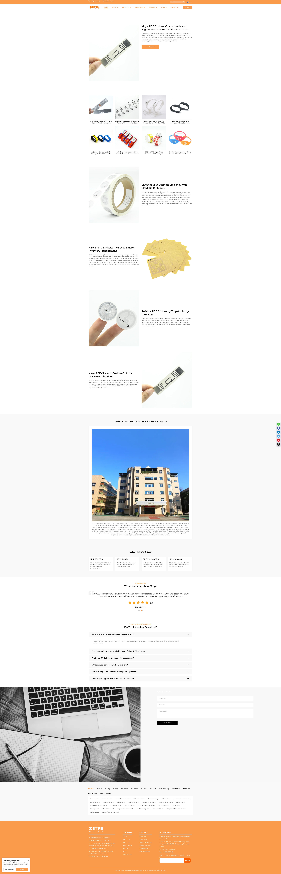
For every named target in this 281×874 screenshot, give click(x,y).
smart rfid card (130, 805)
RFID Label (143, 839)
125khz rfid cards (108, 802)
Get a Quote (187, 7)
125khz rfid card (133, 802)
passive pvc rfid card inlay (182, 799)
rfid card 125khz (158, 809)
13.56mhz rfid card (108, 809)
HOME (106, 7)
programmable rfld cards (125, 809)
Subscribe (187, 860)
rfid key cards (94, 812)
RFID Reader (143, 848)
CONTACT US (174, 7)
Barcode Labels (144, 851)
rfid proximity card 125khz (98, 805)
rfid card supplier (139, 799)
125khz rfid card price (166, 802)
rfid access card (163, 805)
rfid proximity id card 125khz (176, 809)
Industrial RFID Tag (145, 842)
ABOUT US (115, 7)
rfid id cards (121, 802)
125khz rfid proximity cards (110, 812)
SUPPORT (152, 7)
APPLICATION (139, 7)
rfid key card (180, 802)
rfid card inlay (165, 799)
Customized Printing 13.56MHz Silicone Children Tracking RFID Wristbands (153, 122)
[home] (94, 7)
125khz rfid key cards (143, 809)
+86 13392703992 (109, 1)
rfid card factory (153, 799)
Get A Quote (150, 47)
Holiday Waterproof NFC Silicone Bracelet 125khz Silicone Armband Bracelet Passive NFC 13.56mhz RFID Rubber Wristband (180, 153)
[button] (138, 610)
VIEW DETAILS (101, 107)
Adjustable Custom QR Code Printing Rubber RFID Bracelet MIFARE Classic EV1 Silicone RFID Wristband (101, 153)
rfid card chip (176, 805)
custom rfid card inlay (149, 802)
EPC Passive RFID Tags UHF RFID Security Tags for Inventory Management (101, 122)
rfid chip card (94, 809)
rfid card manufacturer (122, 799)
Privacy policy (161, 870)
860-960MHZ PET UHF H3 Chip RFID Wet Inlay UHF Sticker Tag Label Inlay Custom (127, 122)
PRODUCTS (125, 7)
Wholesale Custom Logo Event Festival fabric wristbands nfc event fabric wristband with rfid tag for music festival (127, 153)
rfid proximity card (116, 805)
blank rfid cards (95, 802)
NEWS (163, 7)
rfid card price (94, 799)
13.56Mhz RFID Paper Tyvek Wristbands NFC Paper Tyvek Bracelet (153, 153)
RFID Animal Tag (145, 845)
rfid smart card (107, 799)
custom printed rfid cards (146, 805)
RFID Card (142, 836)
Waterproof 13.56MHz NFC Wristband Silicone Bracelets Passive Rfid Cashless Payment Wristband (180, 122)
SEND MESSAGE (167, 722)
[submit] (183, 2)
